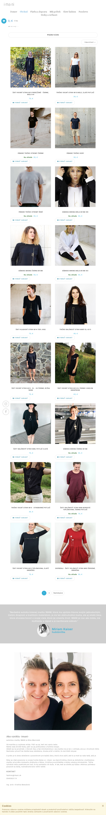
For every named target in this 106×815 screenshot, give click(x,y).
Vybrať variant (21, 103)
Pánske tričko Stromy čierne (31, 153)
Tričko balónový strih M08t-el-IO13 (75, 329)
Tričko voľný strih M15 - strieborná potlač (30, 508)
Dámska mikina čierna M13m (31, 271)
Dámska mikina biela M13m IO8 (75, 212)
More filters (53, 35)
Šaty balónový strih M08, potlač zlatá (30, 449)
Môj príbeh (55, 12)
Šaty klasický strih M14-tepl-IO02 (31, 329)
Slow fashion (69, 12)
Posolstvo (83, 12)
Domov (13, 12)
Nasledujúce (58, 593)
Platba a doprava (38, 12)
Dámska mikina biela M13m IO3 (75, 271)
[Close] (103, 805)
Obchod (24, 12)
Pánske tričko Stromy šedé (31, 212)
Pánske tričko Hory (75, 153)
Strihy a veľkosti (49, 15)
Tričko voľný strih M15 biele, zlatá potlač (75, 92)
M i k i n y (13, 26)
